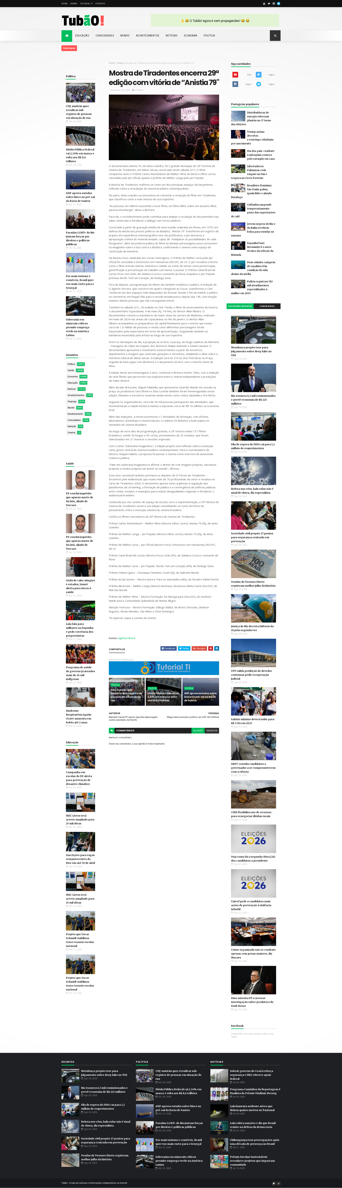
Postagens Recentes (240, 306)
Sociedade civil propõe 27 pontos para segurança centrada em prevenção (252, 537)
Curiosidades (105, 35)
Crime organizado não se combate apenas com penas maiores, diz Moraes (253, 953)
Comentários (267, 306)
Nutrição (72, 426)
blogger (198, 730)
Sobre (73, 3)
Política (209, 35)
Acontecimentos (147, 35)
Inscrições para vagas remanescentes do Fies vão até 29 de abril (80, 859)
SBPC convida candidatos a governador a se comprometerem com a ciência (253, 767)
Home (64, 3)
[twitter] (269, 3)
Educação (82, 35)
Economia (190, 35)
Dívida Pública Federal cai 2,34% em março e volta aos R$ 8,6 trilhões (163, 697)
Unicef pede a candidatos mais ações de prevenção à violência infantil (251, 905)
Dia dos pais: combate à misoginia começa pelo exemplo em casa (261, 155)
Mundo (125, 35)
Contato (100, 3)
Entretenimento (75, 414)
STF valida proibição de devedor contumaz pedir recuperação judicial (251, 674)
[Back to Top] (279, 1184)
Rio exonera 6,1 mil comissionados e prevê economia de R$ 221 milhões (253, 399)
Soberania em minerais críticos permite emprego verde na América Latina (77, 327)
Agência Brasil (126, 638)
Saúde (71, 370)
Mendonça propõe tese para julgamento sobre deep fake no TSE (251, 351)
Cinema (71, 432)
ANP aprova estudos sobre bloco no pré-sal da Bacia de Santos (80, 197)
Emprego (72, 401)
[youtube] (264, 3)
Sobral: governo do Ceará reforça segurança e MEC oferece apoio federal (251, 1074)
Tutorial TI (86, 3)
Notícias (172, 35)
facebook (211, 730)
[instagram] (274, 3)
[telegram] (279, 3)
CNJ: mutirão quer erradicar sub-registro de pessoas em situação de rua (126, 695)
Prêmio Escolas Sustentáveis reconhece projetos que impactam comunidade (252, 1160)
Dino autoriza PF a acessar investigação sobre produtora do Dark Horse (252, 1002)
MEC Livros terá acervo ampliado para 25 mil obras (80, 819)
